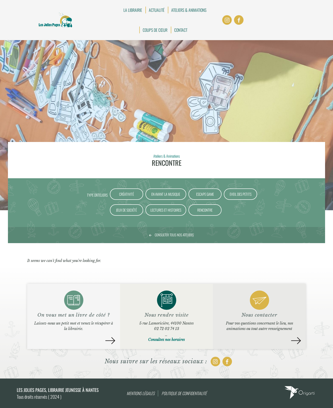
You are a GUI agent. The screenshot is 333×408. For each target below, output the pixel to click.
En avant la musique (165, 194)
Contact (180, 30)
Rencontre (204, 210)
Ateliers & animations (188, 10)
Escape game (205, 194)
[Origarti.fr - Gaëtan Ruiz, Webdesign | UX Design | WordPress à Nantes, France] (299, 398)
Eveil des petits (240, 194)
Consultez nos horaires (166, 339)
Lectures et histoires (165, 210)
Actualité (156, 10)
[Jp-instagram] (227, 20)
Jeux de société (126, 210)
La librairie (132, 10)
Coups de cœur (155, 30)
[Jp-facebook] (239, 20)
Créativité (126, 194)
